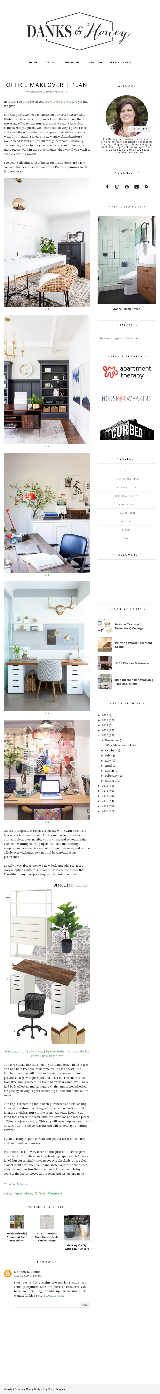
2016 (105, 735)
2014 (105, 791)
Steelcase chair (54, 1295)
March (109, 770)
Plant (30, 1051)
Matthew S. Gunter (27, 1272)
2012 (105, 801)
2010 (105, 811)
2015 (105, 785)
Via (47, 309)
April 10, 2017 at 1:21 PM (28, 1276)
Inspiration (23, 1193)
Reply (85, 1304)
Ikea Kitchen (127, 512)
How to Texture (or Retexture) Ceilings (129, 626)
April (108, 765)
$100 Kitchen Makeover (132, 663)
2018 (105, 725)
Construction (126, 487)
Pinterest (55, 1193)
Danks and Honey (24, 1389)
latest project (61, 101)
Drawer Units (55, 1051)
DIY (127, 470)
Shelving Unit (14, 1051)
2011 (105, 806)
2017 (105, 730)
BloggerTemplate (57, 1389)
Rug (40, 1051)
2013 (105, 796)
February (111, 775)
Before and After (127, 495)
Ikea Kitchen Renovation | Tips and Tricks (134, 682)
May (108, 760)
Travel (126, 538)
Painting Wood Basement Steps (133, 645)
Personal (127, 521)
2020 (105, 715)
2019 (105, 720)
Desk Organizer (52, 1056)
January (110, 780)
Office (40, 1193)
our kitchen (51, 839)
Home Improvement (127, 479)
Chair (35, 1056)
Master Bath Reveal (126, 309)
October (110, 750)
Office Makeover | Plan (120, 745)
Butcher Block (77, 1051)
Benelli (127, 529)
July (108, 755)
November (112, 740)
